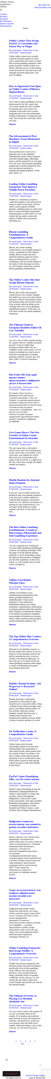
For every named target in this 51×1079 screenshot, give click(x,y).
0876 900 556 (44, 5)
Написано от (30, 50)
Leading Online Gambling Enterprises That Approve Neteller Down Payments (23, 187)
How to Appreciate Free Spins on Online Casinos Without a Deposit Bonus (25, 89)
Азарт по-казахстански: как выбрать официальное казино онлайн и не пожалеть (25, 894)
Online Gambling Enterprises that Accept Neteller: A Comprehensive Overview (24, 950)
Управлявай (11, 1074)
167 (22, 1044)
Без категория (15, 50)
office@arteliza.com (42, 7)
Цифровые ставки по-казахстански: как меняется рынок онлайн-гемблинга (25, 824)
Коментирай (25, 53)
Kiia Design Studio (36, 1075)
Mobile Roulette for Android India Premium (24, 481)
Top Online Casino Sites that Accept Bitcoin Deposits (24, 281)
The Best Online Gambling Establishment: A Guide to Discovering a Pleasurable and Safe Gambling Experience (25, 531)
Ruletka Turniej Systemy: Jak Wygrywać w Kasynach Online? (25, 686)
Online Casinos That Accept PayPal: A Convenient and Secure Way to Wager (24, 43)
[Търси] (1, 12)
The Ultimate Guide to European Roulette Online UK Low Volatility (25, 327)
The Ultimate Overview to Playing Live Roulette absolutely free (23, 998)
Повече (12, 124)
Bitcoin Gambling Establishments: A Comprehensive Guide (21, 234)
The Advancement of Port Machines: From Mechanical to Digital (24, 139)
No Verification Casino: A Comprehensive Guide (22, 733)
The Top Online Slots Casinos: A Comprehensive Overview (25, 638)
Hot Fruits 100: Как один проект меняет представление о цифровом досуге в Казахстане (24, 379)
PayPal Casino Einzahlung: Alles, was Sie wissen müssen (24, 778)
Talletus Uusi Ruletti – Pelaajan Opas (21, 581)
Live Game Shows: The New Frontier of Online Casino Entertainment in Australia (24, 435)
